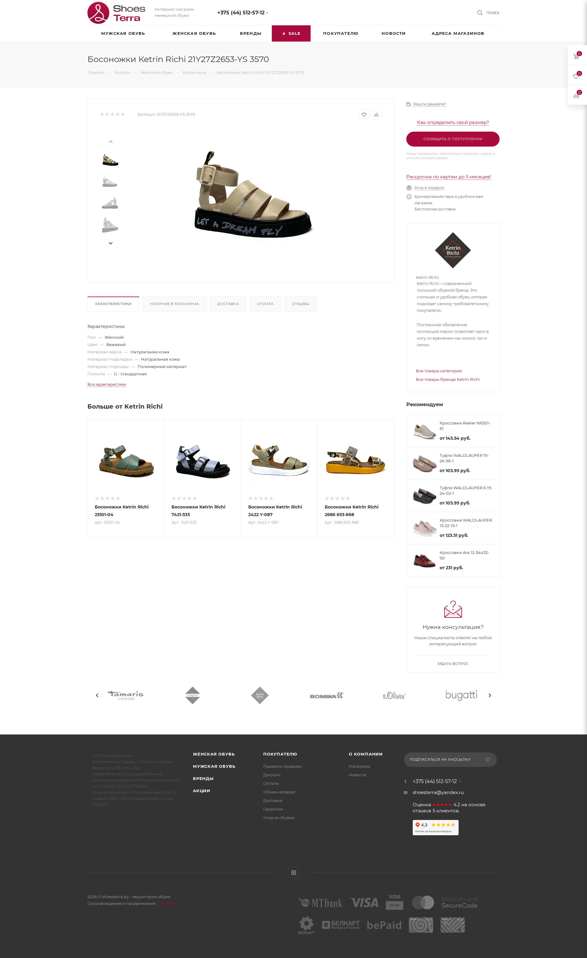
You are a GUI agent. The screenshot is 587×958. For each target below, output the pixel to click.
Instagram (293, 872)
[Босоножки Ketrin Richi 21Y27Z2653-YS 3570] (251, 196)
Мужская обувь (214, 766)
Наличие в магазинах (174, 304)
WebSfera (167, 903)
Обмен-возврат (279, 791)
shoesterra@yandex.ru (438, 792)
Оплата (265, 304)
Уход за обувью (279, 817)
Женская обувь (213, 754)
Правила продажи (282, 766)
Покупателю (280, 754)
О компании (366, 754)
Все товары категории (439, 370)
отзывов (422, 811)
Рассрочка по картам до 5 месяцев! (448, 177)
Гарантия (273, 809)
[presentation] (110, 141)
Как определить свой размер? (453, 122)
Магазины (359, 766)
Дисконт (272, 774)
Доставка (228, 304)
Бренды (203, 778)
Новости (357, 774)
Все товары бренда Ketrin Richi (448, 379)
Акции (201, 790)
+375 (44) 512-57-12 (240, 13)
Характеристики (113, 304)
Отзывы (300, 304)
